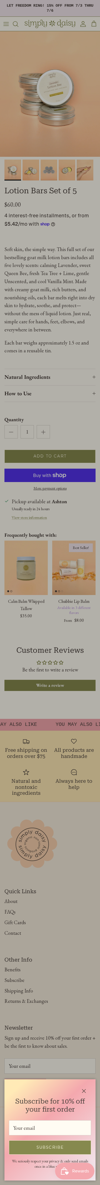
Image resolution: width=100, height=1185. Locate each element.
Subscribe (50, 1148)
